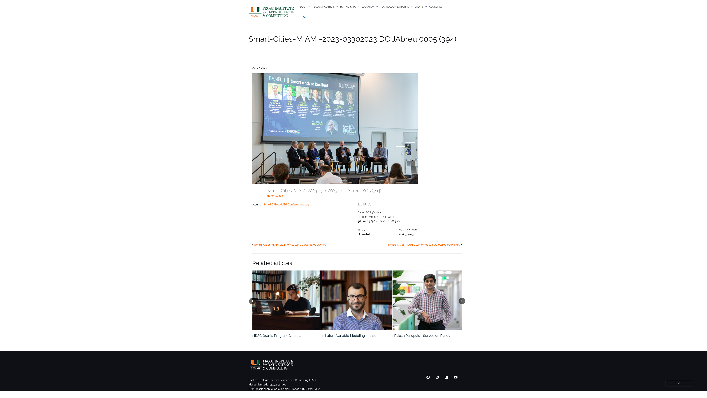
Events (419, 6)
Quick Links (435, 6)
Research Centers (323, 6)
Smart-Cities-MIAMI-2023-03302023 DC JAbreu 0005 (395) (424, 244)
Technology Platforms (394, 6)
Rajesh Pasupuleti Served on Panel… (352, 336)
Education (368, 6)
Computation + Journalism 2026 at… (421, 336)
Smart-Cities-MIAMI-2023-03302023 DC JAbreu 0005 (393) (290, 244)
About (303, 6)
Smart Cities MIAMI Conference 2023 (286, 204)
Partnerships (348, 6)
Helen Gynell (275, 195)
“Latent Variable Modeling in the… (280, 336)
